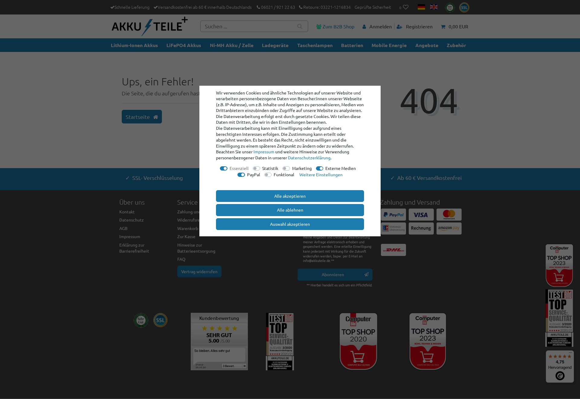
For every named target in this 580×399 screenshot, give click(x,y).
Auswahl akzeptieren (290, 224)
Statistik (270, 168)
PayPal (253, 174)
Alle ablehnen (290, 209)
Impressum (263, 151)
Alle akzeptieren (290, 196)
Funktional (284, 174)
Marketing (302, 168)
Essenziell (239, 168)
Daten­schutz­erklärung (309, 157)
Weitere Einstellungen (321, 174)
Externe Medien (340, 168)
